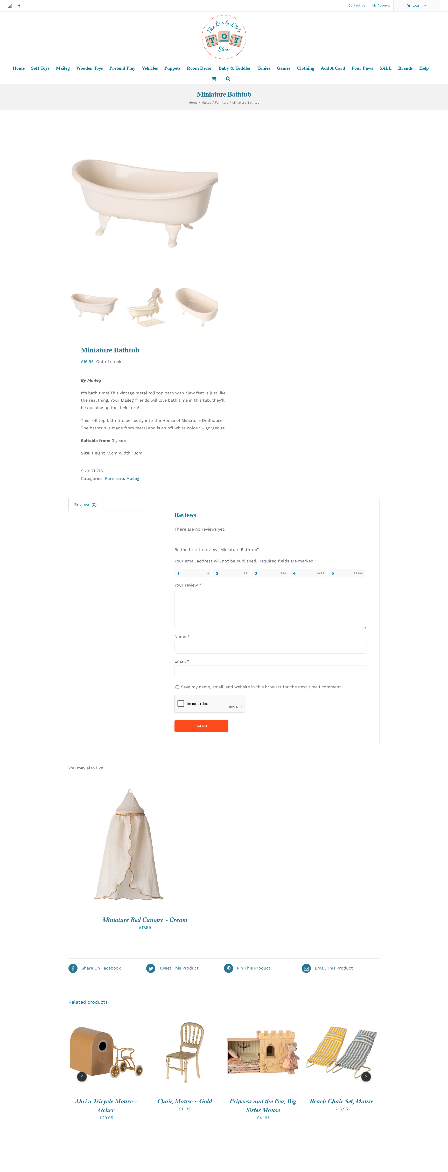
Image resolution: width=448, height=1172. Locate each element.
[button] (228, 78)
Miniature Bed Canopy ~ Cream (145, 919)
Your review (187, 585)
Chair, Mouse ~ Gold (184, 1100)
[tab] (85, 504)
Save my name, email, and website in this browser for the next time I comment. (261, 686)
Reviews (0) (85, 504)
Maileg (132, 478)
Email (181, 661)
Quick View (133, 845)
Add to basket (169, 1053)
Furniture (114, 478)
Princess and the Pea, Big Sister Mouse (263, 1105)
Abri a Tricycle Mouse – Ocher (106, 1105)
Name (182, 636)
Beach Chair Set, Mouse (342, 1100)
